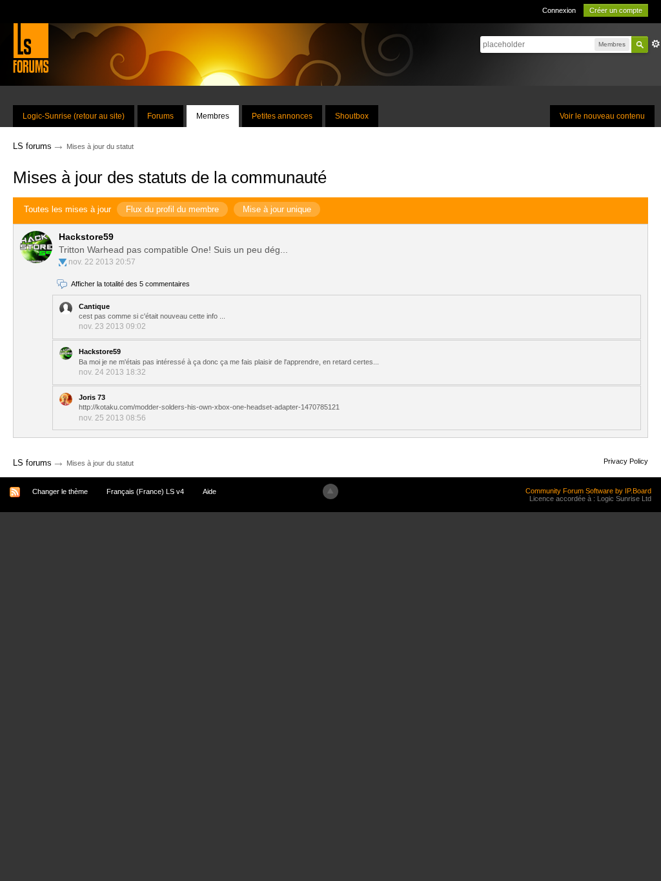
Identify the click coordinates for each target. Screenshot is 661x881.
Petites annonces (282, 116)
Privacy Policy (626, 461)
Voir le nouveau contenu (602, 116)
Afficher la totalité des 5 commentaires (130, 284)
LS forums (32, 463)
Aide (209, 491)
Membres (212, 116)
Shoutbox (352, 116)
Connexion (559, 10)
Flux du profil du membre (172, 209)
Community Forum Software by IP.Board (588, 491)
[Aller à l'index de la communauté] (30, 47)
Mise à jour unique (277, 209)
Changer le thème (60, 491)
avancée (656, 44)
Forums (160, 116)
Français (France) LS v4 (145, 491)
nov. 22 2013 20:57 (102, 261)
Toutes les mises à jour (67, 209)
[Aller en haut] (330, 491)
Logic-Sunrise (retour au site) (74, 116)
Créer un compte (615, 10)
